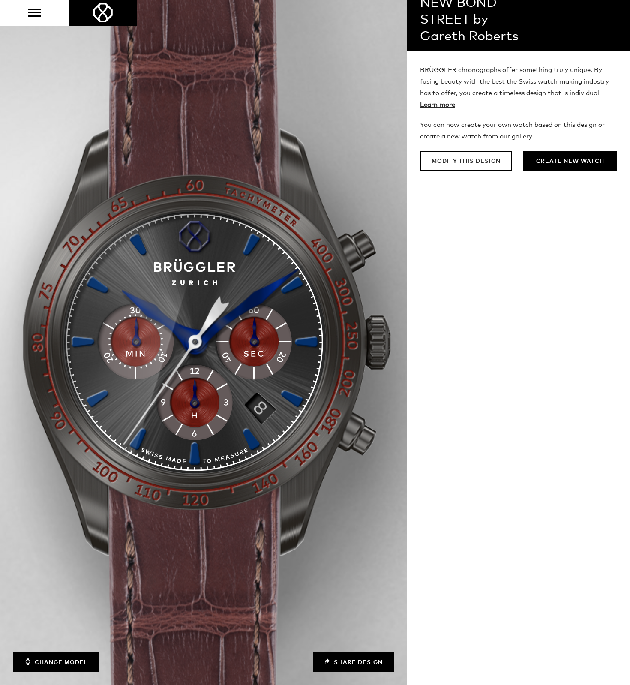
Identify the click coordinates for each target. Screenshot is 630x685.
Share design (357, 662)
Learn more (437, 105)
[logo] (103, 13)
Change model (60, 662)
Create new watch (570, 161)
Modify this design (466, 161)
